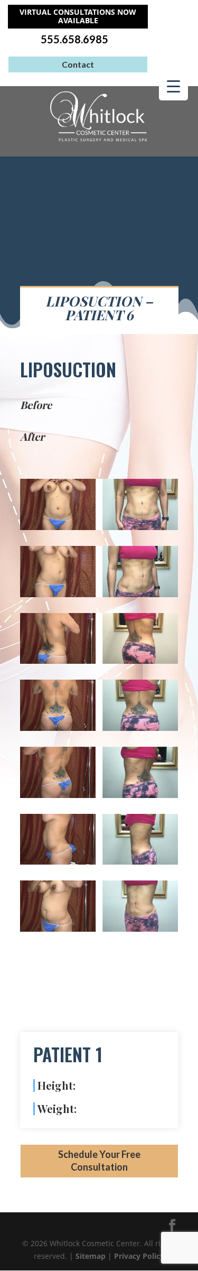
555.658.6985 (74, 39)
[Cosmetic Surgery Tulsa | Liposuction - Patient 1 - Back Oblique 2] (99, 795)
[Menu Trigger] (173, 85)
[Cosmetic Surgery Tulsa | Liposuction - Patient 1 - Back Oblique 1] (99, 661)
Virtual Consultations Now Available (78, 16)
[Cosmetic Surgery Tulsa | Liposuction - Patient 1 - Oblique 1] (99, 594)
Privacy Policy (139, 1256)
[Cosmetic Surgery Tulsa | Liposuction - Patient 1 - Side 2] (99, 862)
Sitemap (91, 1256)
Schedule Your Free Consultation (99, 1160)
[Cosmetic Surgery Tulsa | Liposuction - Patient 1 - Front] (99, 527)
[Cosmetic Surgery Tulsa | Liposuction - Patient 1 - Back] (99, 728)
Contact (78, 64)
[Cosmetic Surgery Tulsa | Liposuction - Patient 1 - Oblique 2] (99, 929)
